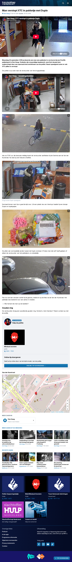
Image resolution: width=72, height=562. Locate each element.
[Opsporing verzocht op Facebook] (39, 544)
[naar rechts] (67, 406)
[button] (36, 393)
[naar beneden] (67, 409)
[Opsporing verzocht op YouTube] (48, 544)
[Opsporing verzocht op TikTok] (52, 544)
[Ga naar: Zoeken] (63, 3)
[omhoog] (67, 401)
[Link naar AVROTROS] (31, 556)
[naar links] (67, 403)
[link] (18, 420)
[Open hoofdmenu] (68, 3)
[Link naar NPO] (41, 556)
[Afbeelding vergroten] (68, 115)
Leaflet (52, 412)
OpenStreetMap (60, 412)
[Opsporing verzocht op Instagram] (43, 544)
